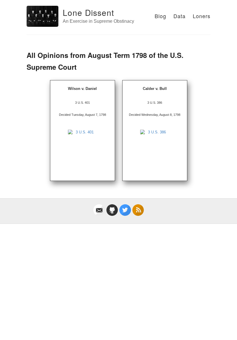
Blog (160, 16)
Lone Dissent (88, 12)
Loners (201, 16)
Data (179, 16)
